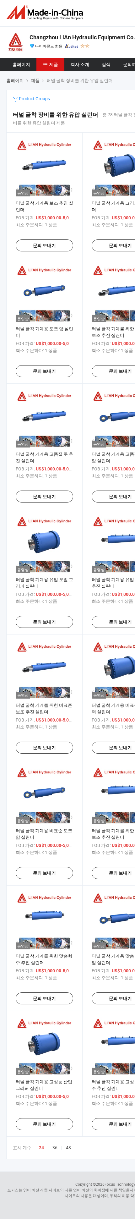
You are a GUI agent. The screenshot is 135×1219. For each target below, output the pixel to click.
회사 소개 (80, 64)
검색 (106, 64)
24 (41, 1147)
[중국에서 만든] (45, 12)
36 (54, 1147)
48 (68, 1147)
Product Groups (34, 99)
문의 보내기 (44, 245)
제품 (53, 64)
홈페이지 (21, 64)
